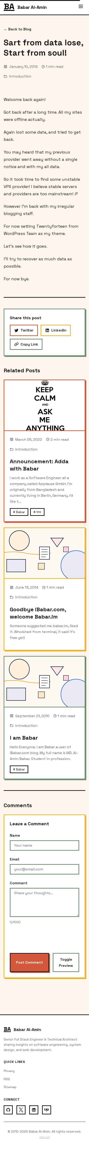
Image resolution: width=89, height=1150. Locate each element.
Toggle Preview (66, 962)
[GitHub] (8, 1109)
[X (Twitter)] (21, 1109)
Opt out (44, 1137)
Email (14, 859)
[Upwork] (46, 1109)
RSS (7, 1079)
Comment (18, 883)
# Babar (19, 512)
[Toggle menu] (80, 7)
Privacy (9, 1071)
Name (15, 835)
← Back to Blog (17, 29)
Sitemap (10, 1087)
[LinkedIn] (33, 1109)
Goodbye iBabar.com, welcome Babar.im (38, 613)
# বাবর (37, 512)
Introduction (20, 76)
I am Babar (24, 737)
